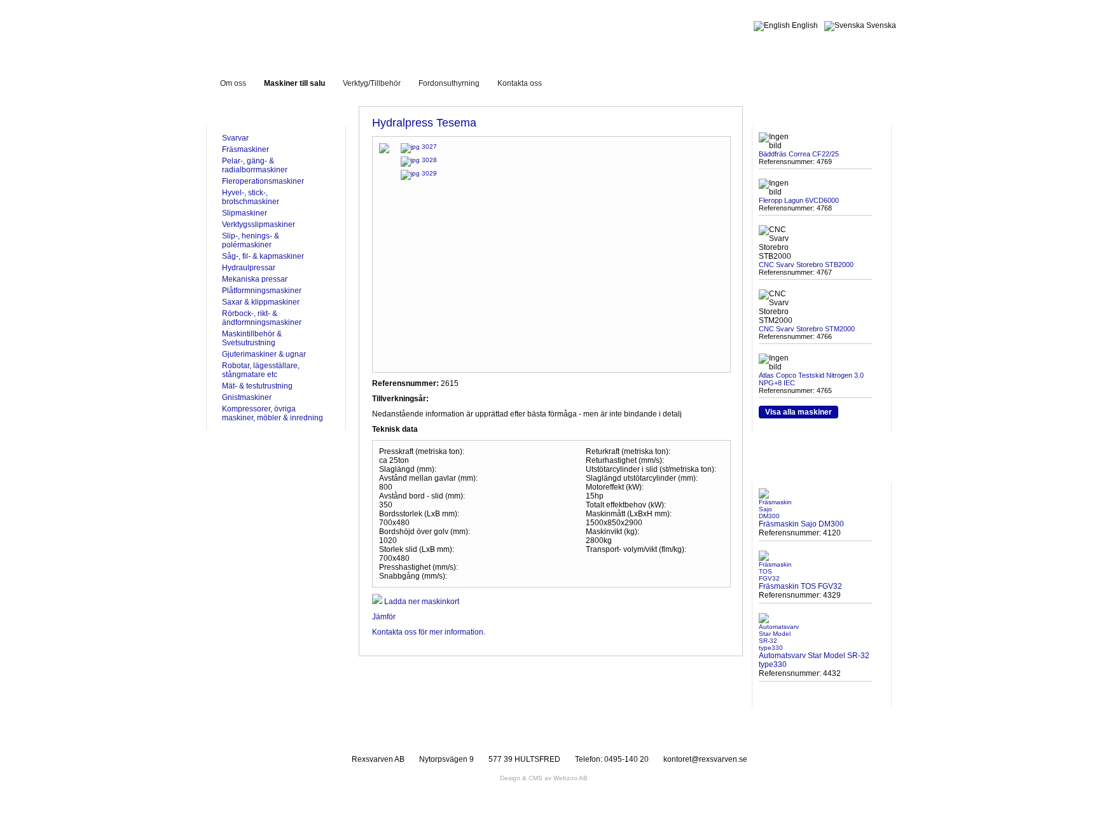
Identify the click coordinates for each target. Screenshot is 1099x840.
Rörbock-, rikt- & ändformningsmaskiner (261, 318)
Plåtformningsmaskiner (261, 290)
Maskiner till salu (294, 83)
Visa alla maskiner (798, 412)
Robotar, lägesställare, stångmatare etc (261, 370)
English (804, 25)
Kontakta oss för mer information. (428, 632)
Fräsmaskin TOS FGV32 (800, 586)
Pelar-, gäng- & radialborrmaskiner (254, 165)
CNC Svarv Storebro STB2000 (806, 264)
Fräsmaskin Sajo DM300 (801, 524)
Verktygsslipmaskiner (258, 224)
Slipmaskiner (244, 213)
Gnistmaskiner (247, 397)
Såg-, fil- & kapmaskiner (263, 256)
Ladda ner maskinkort (420, 601)
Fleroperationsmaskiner (263, 181)
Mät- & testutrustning (257, 386)
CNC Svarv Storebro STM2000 (807, 329)
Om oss (233, 83)
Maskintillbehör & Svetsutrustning (252, 338)
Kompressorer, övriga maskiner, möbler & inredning (272, 413)
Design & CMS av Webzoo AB (544, 778)
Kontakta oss (519, 83)
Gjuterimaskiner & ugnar (264, 354)
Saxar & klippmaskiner (261, 302)
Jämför (384, 616)
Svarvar (235, 138)
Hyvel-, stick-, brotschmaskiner (250, 197)
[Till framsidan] (317, 31)
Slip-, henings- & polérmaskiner (250, 240)
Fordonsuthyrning (449, 83)
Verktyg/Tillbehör (372, 83)
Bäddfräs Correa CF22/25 (799, 154)
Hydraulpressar (248, 267)
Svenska (880, 25)
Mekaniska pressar (254, 279)
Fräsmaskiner (245, 149)
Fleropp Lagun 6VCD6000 (799, 200)
